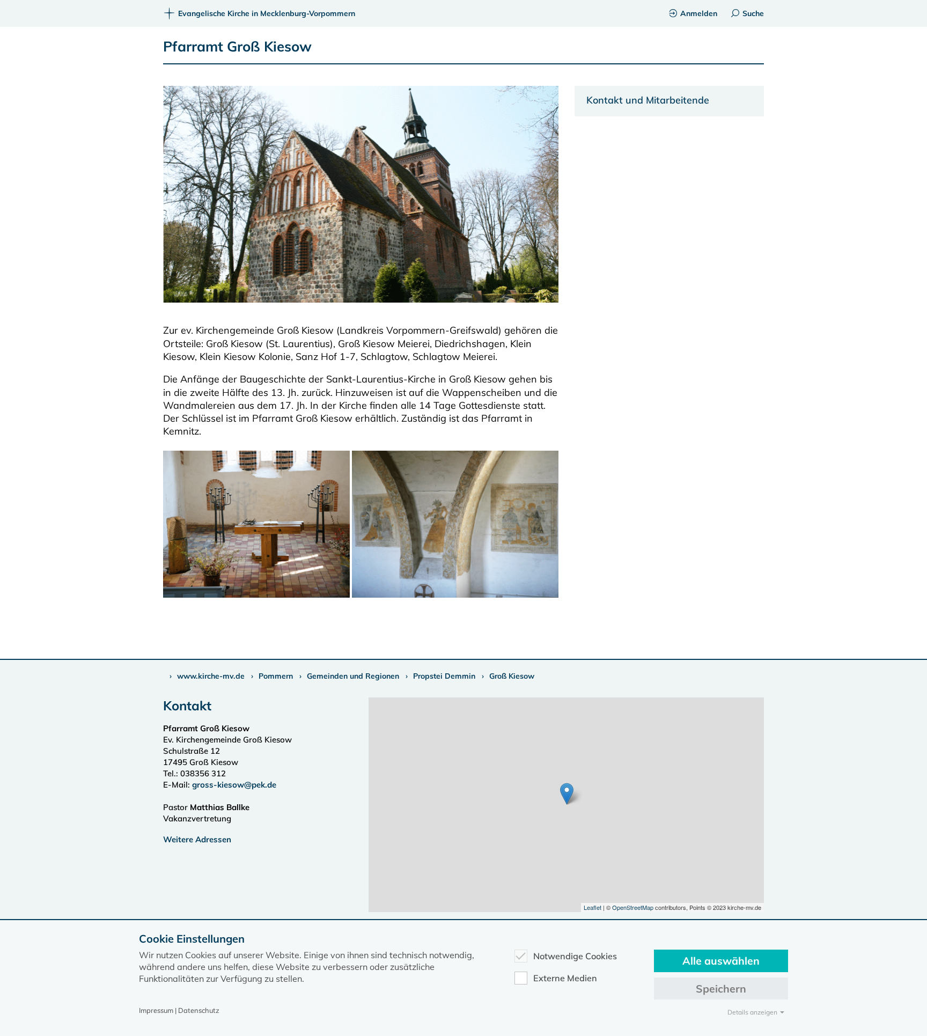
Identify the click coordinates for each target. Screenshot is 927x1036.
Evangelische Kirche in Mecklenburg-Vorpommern (266, 13)
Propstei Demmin (444, 676)
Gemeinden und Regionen (353, 676)
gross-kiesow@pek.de (234, 785)
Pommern (276, 676)
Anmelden (698, 13)
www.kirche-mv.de (211, 676)
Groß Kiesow (511, 676)
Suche (753, 13)
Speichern (721, 988)
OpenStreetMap (632, 907)
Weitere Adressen (197, 839)
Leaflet (592, 907)
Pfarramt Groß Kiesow (237, 46)
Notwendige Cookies (575, 956)
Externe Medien (565, 978)
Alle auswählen (721, 960)
